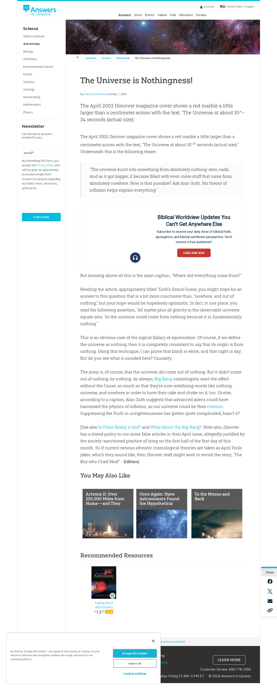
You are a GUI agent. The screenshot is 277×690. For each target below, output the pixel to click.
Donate (201, 15)
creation (215, 406)
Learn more (229, 660)
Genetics (29, 82)
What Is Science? (34, 36)
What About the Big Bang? (175, 427)
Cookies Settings (134, 673)
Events (150, 15)
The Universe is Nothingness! (152, 58)
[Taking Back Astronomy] (104, 582)
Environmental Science (38, 66)
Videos (162, 15)
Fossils (27, 74)
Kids (173, 15)
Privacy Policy (45, 165)
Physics (28, 112)
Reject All (135, 663)
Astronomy (123, 58)
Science (106, 58)
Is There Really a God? (119, 427)
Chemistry (30, 59)
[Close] (153, 640)
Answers (124, 15)
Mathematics (32, 104)
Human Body (31, 97)
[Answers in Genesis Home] (40, 10)
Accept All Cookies (134, 653)
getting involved (173, 641)
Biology (28, 51)
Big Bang (163, 378)
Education (186, 15)
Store (138, 15)
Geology (28, 89)
